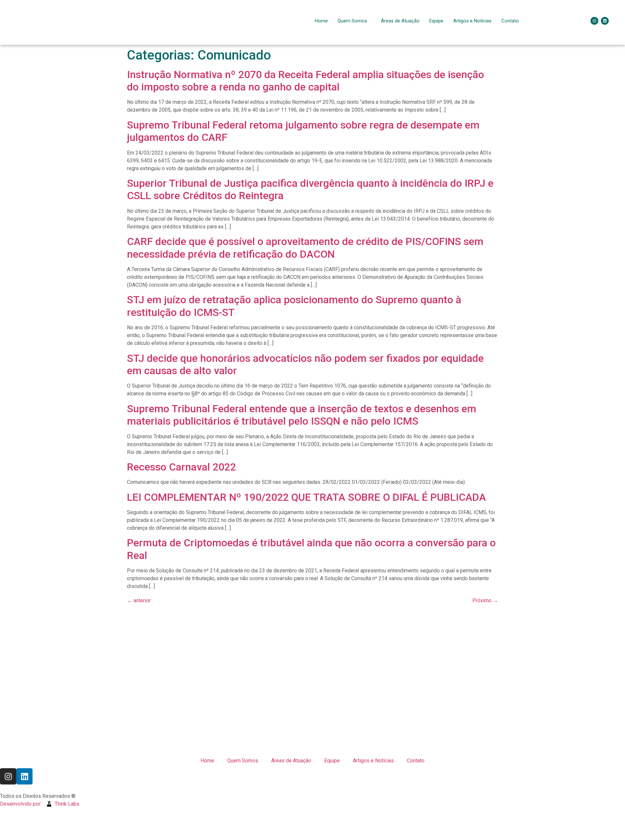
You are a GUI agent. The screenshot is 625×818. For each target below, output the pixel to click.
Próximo (485, 600)
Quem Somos (352, 21)
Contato (510, 21)
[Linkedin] (605, 21)
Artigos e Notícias (472, 21)
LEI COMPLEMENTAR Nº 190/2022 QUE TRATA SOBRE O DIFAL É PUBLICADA (306, 497)
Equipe (436, 21)
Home (321, 21)
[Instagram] (594, 21)
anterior (139, 600)
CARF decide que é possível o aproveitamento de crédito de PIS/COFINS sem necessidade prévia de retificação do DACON (305, 247)
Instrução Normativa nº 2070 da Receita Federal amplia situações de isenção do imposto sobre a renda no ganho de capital (305, 80)
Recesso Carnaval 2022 (181, 467)
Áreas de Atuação (400, 21)
